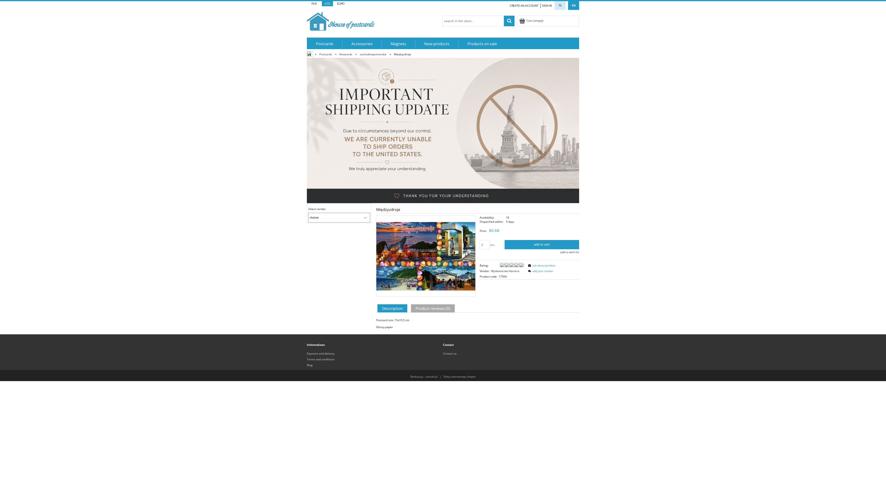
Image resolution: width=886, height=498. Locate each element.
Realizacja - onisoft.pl (423, 377)
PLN (314, 4)
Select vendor (317, 209)
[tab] (393, 308)
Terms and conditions (321, 359)
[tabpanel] (477, 323)
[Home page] (340, 20)
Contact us (450, 354)
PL (560, 5)
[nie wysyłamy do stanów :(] (443, 130)
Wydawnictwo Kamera (505, 271)
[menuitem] (324, 43)
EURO (340, 4)
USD (327, 4)
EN (574, 5)
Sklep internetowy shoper (459, 377)
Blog (310, 365)
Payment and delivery (321, 354)
